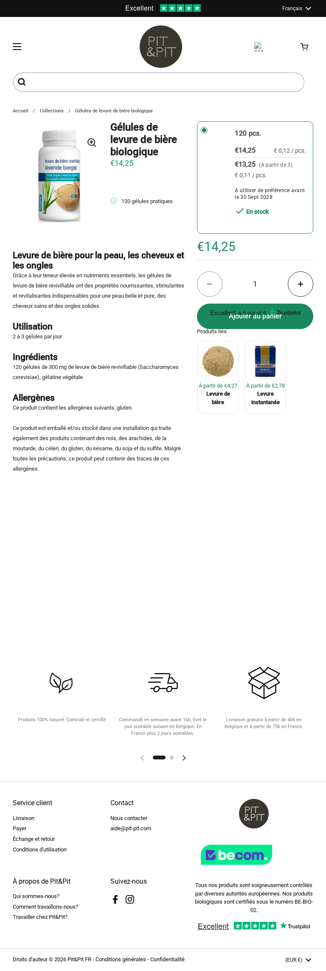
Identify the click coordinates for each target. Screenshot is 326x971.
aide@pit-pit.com (130, 828)
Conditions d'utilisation (40, 849)
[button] (304, 46)
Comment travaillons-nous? (45, 907)
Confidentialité (167, 959)
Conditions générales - (123, 959)
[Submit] (23, 82)
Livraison (23, 818)
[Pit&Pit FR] (161, 46)
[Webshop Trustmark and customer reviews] (253, 868)
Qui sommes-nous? (36, 896)
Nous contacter (128, 818)
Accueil (20, 111)
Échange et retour (34, 839)
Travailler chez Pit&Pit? (40, 917)
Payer (19, 828)
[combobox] (158, 82)
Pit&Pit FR (79, 959)
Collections (52, 111)
